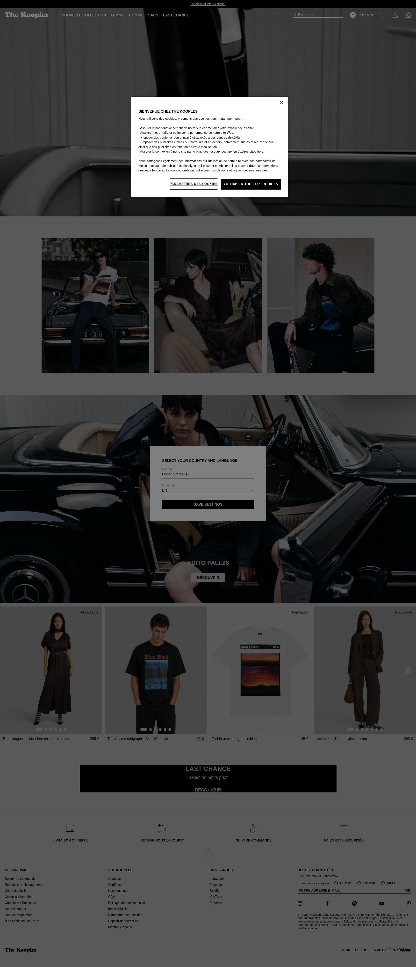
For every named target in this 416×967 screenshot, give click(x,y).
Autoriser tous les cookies (250, 184)
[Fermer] (281, 102)
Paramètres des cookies (194, 184)
